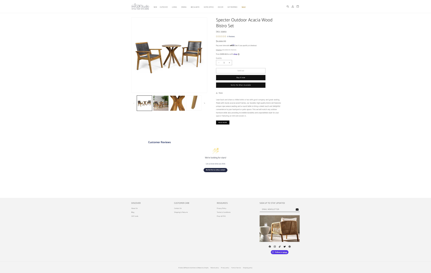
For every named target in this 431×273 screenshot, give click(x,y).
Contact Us (178, 208)
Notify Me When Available (241, 85)
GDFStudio (186, 268)
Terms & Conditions (224, 212)
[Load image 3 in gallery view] (177, 103)
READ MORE (222, 122)
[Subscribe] (297, 209)
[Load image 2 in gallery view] (160, 103)
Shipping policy (247, 268)
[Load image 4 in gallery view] (193, 103)
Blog (132, 212)
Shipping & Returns (181, 212)
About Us (134, 208)
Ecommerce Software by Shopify (199, 268)
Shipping (219, 50)
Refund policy (215, 268)
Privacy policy (225, 268)
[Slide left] (133, 103)
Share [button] (221, 93)
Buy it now (240, 77)
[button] (164, 7)
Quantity (219, 58)
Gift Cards (134, 216)
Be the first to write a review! (215, 170)
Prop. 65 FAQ (221, 216)
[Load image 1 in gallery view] (144, 103)
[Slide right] (204, 103)
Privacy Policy (221, 208)
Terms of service (236, 268)
